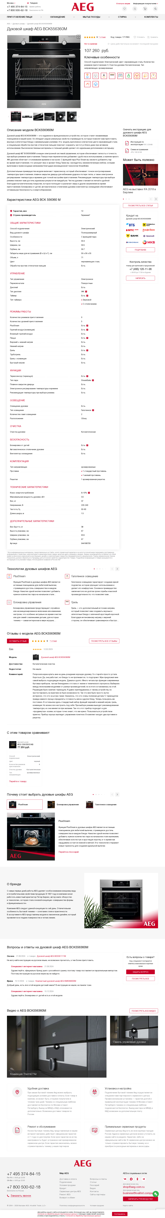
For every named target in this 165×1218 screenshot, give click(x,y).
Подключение (66, 1182)
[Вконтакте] (125, 1179)
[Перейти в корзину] (145, 8)
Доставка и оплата (68, 1179)
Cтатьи (93, 1182)
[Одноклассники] (137, 1179)
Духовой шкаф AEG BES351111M (51, 956)
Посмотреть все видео (144, 1011)
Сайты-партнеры (97, 1194)
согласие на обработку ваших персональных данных (57, 1214)
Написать (140, 278)
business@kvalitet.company (139, 1193)
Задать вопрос (140, 972)
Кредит (63, 1188)
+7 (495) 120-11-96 (141, 269)
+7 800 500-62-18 (17, 10)
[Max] (131, 1179)
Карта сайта (128, 1206)
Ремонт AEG (65, 1194)
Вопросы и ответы (98, 1179)
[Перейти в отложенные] (124, 8)
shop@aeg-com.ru (134, 1186)
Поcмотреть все (140, 979)
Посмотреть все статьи (140, 206)
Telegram (34, 3)
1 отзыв (102, 37)
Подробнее (140, 250)
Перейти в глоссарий (69, 852)
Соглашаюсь (119, 1214)
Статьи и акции (123, 4)
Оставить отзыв (18, 641)
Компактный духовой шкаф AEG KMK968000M (56, 981)
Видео (93, 1188)
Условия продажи (68, 1185)
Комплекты (151, 17)
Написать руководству (140, 1199)
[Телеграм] (144, 1179)
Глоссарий (94, 1185)
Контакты (94, 1191)
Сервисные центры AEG (70, 1191)
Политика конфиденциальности (72, 1206)
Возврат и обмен (67, 1198)
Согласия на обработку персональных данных (83, 1216)
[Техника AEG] (82, 7)
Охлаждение (57, 17)
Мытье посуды (91, 17)
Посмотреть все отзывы (104, 641)
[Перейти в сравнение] (134, 8)
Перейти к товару (17, 781)
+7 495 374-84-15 (17, 6)
